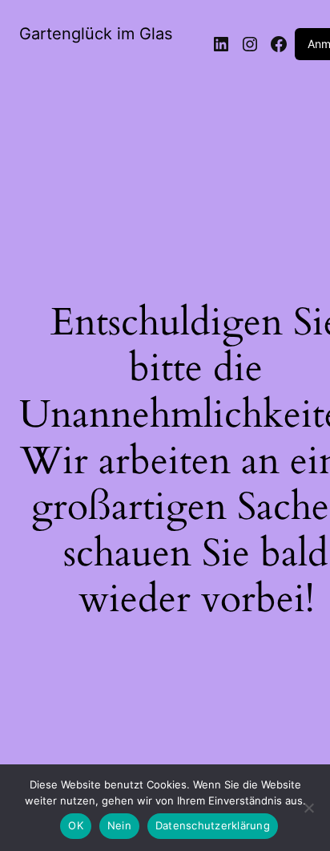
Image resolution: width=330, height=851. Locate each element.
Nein (119, 825)
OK (75, 825)
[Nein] (308, 812)
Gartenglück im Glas (95, 33)
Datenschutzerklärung (212, 825)
